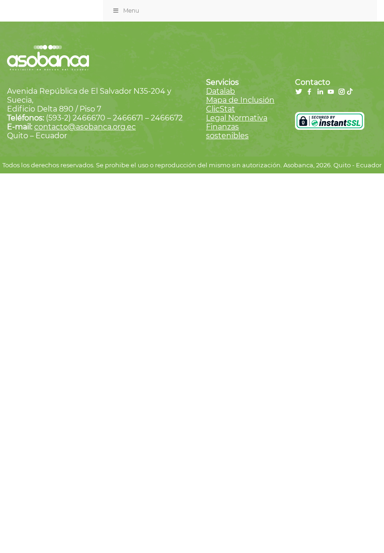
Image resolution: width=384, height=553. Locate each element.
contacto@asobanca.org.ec (85, 126)
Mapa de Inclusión (240, 100)
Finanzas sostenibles (227, 131)
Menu (131, 10)
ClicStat (220, 109)
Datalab (220, 91)
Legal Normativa (236, 117)
